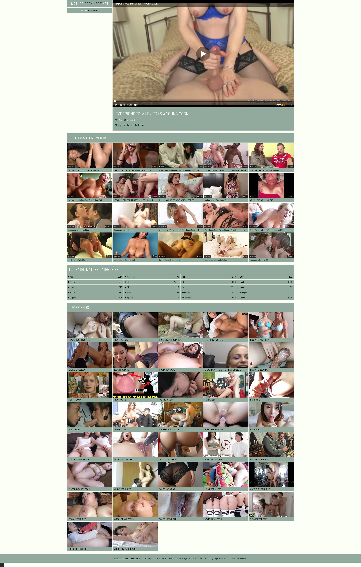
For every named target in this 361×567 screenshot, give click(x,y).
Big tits (121, 125)
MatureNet (89, 3)
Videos (84, 10)
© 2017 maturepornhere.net (126, 558)
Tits (131, 125)
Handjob (141, 125)
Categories (93, 10)
